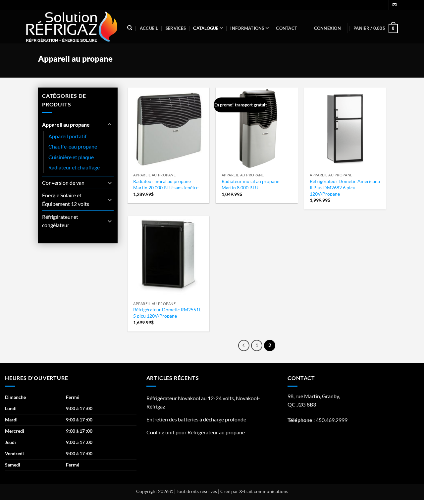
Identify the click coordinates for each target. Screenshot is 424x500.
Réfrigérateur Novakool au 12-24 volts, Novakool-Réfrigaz (203, 402)
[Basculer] (110, 125)
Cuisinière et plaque (71, 157)
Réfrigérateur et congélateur (60, 221)
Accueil (149, 28)
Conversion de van (63, 182)
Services (176, 28)
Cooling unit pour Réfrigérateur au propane (195, 432)
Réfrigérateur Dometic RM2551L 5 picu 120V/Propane (167, 313)
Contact (286, 28)
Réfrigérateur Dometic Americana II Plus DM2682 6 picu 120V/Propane (345, 187)
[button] (327, 28)
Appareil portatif (67, 136)
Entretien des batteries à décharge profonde (196, 419)
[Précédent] (243, 345)
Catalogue (205, 28)
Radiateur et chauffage (74, 167)
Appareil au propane (66, 124)
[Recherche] (129, 28)
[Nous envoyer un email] (395, 5)
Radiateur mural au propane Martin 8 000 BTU (250, 184)
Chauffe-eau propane (72, 146)
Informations (247, 28)
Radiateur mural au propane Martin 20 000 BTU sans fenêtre (165, 184)
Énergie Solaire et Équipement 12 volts (65, 199)
